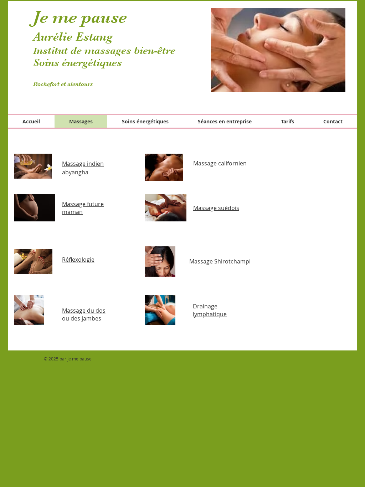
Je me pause (80, 17)
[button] (278, 50)
